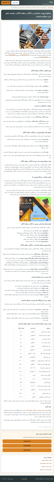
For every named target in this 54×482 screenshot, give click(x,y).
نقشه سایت (24, 478)
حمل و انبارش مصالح (47, 466)
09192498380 (12, 55)
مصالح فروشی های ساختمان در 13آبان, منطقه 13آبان (38, 410)
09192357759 (5, 2)
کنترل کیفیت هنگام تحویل (46, 463)
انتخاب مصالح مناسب (47, 460)
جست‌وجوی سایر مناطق (46, 469)
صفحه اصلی (15, 2)
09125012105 (44, 57)
